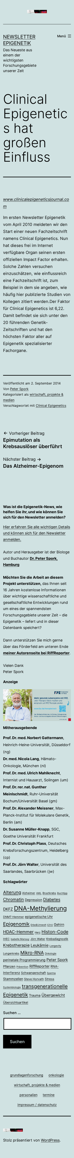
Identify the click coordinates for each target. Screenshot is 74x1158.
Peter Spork (19, 389)
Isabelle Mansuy (20, 939)
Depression (33, 900)
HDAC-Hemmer (18, 931)
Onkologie (50, 953)
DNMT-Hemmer (13, 916)
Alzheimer (28, 893)
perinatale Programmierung (24, 960)
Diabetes (51, 899)
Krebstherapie (16, 945)
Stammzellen (13, 979)
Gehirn (59, 924)
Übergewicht (53, 995)
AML (39, 893)
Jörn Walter (37, 939)
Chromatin (13, 899)
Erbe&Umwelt (38, 924)
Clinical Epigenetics (51, 405)
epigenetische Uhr (39, 917)
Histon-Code (55, 931)
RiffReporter (39, 966)
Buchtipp (62, 893)
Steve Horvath (34, 979)
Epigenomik (16, 924)
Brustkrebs (49, 893)
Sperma (51, 973)
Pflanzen (9, 966)
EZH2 (50, 925)
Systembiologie (12, 987)
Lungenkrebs (11, 953)
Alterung (12, 892)
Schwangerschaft (33, 973)
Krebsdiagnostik (57, 939)
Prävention (22, 966)
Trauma (34, 995)
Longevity (55, 945)
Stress (49, 979)
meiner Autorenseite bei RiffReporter (36, 653)
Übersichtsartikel (15, 1002)
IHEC (6, 939)
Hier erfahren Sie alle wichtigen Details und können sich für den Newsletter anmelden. (36, 533)
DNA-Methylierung (40, 908)
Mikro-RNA (32, 952)
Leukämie (40, 945)
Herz (37, 932)
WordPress (50, 1140)
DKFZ (8, 909)
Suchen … (12, 1013)
